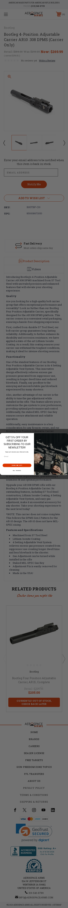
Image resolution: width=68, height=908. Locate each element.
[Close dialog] (66, 435)
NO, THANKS (17, 470)
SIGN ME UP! (17, 465)
